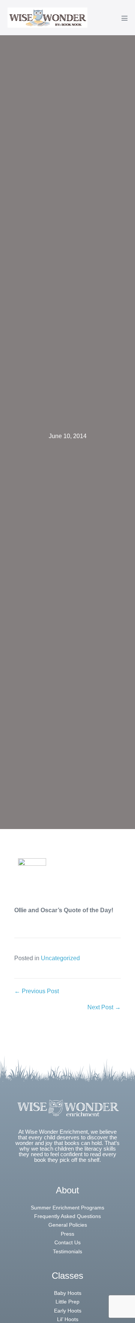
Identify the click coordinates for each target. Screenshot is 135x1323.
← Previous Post (36, 991)
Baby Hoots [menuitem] (67, 1293)
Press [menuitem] (67, 1234)
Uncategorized (60, 958)
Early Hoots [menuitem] (67, 1311)
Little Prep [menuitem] (68, 1302)
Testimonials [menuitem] (67, 1251)
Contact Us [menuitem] (67, 1242)
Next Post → (104, 1007)
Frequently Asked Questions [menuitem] (67, 1216)
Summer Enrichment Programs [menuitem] (67, 1208)
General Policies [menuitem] (67, 1225)
